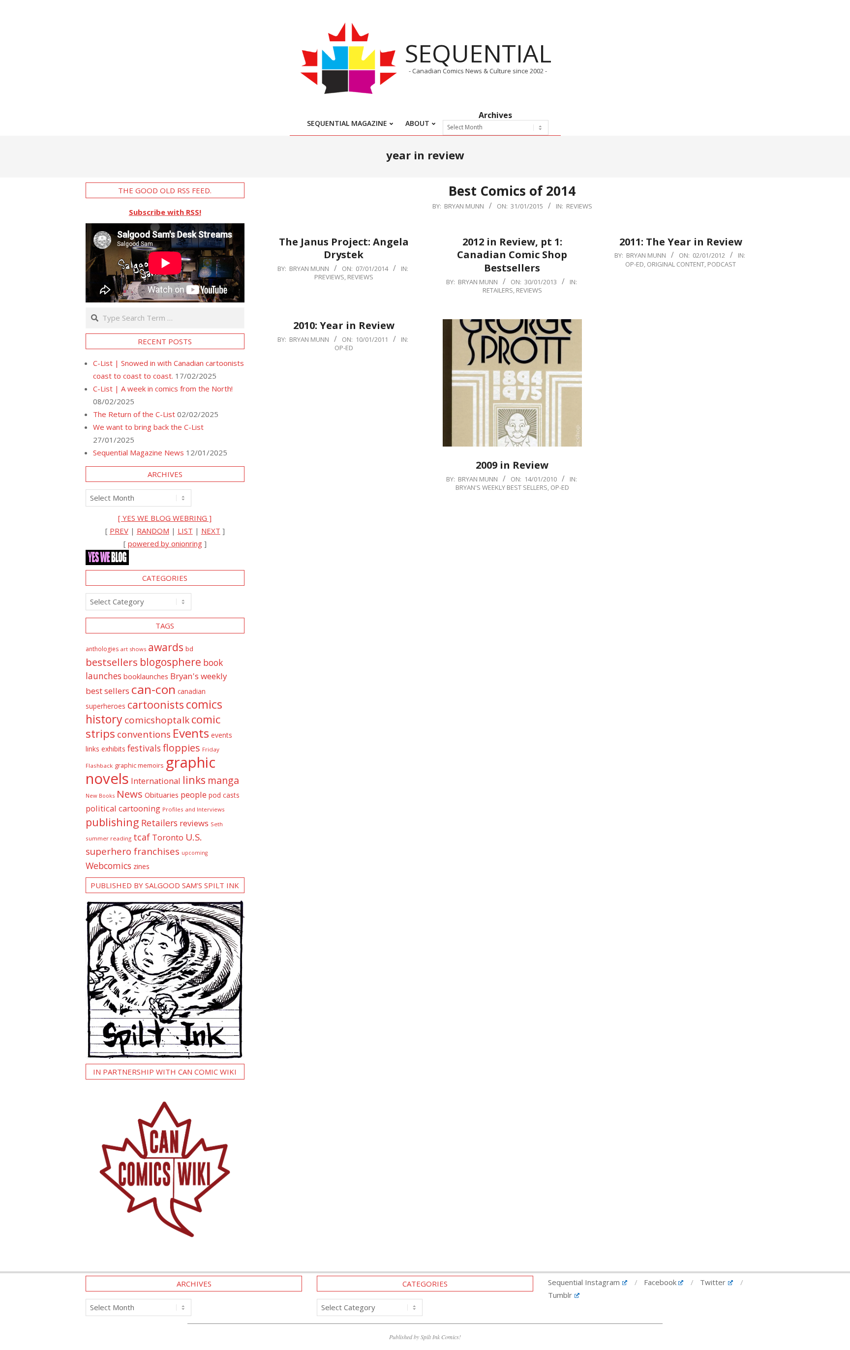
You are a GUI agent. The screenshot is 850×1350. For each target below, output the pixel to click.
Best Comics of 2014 (512, 191)
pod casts (224, 795)
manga (223, 780)
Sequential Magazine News (138, 452)
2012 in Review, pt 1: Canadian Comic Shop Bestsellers (512, 254)
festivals (144, 748)
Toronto (167, 837)
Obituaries (162, 795)
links (194, 780)
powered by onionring (165, 543)
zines (141, 866)
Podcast (721, 264)
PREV (119, 531)
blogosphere (170, 662)
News (130, 794)
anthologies (102, 649)
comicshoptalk (156, 720)
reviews (194, 823)
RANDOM (153, 531)
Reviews (579, 206)
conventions (144, 734)
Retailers (498, 290)
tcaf (141, 837)
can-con (153, 689)
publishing (112, 822)
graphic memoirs (139, 765)
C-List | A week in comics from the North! (163, 388)
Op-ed (634, 264)
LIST (185, 531)
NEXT (210, 531)
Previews (329, 276)
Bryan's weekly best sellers (501, 487)
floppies (181, 747)
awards (165, 647)
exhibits (113, 748)
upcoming (195, 852)
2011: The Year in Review (680, 241)
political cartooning (123, 808)
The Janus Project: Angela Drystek (344, 248)
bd (189, 648)
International (156, 780)
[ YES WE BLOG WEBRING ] (165, 518)
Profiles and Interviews (193, 809)
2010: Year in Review (344, 325)
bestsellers (112, 662)
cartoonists (155, 704)
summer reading (108, 838)
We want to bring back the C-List (148, 427)
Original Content (675, 264)
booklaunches (145, 676)
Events (191, 733)
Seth (217, 824)
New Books (100, 795)
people (194, 794)
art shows (133, 649)
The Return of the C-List (134, 414)
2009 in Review (512, 465)
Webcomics (108, 865)
